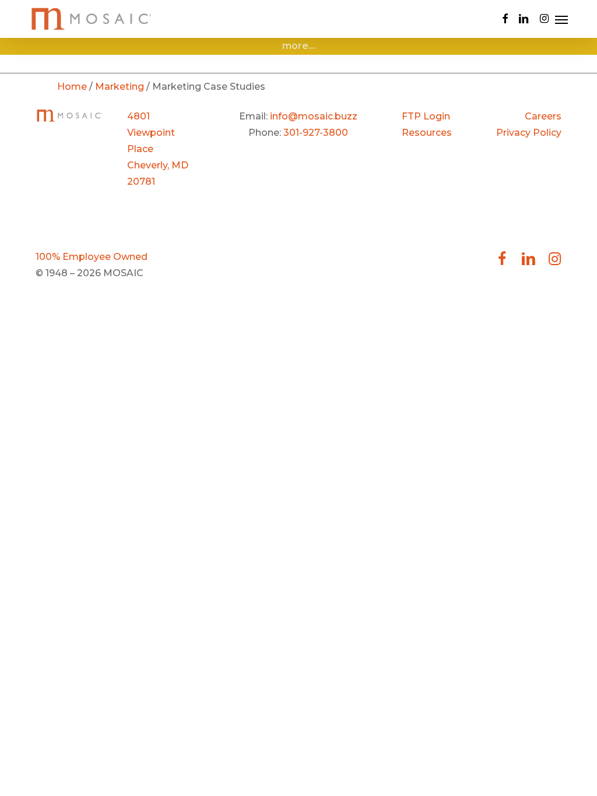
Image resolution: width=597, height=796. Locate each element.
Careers (543, 116)
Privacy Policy (528, 132)
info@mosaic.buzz (313, 116)
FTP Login (426, 116)
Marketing (119, 86)
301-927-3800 (315, 132)
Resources (427, 132)
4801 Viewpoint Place (151, 132)
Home (72, 86)
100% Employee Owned (92, 256)
